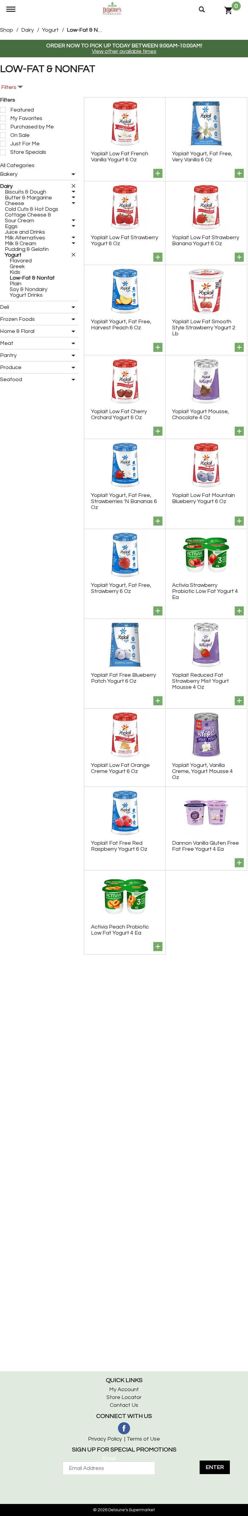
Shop (6, 30)
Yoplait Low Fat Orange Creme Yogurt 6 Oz (120, 768)
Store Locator (124, 1397)
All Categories (17, 165)
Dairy (27, 30)
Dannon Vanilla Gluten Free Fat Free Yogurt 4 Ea (205, 846)
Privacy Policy (105, 1439)
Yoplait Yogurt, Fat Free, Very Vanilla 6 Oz (202, 157)
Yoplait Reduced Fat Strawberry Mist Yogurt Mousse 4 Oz (200, 681)
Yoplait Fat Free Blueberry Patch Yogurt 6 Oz (123, 678)
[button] (71, 174)
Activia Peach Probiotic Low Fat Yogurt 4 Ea (120, 930)
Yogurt (50, 30)
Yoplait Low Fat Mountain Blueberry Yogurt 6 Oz (203, 498)
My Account (124, 1389)
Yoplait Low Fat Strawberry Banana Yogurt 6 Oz (205, 240)
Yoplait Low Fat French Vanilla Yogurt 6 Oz (119, 157)
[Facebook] (124, 1428)
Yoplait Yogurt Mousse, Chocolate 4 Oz (200, 414)
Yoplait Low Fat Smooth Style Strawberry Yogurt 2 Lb (203, 328)
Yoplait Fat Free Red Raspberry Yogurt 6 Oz (119, 846)
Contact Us (124, 1405)
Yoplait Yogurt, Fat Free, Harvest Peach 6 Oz (121, 325)
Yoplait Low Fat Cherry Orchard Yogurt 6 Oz (119, 414)
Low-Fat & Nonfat (89, 30)
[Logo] (112, 8)
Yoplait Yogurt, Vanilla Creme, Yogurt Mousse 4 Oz (202, 771)
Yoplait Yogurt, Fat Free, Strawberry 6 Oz (121, 588)
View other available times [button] (124, 51)
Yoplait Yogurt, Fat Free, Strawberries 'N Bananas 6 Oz (124, 501)
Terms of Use (143, 1439)
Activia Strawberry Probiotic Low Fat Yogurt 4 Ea (205, 591)
